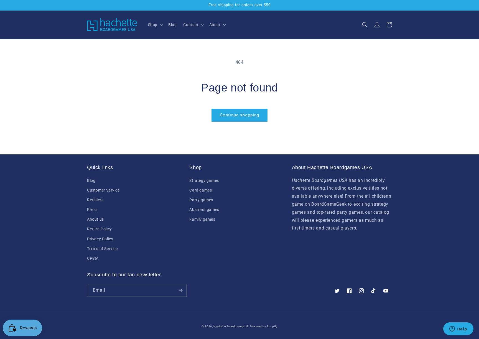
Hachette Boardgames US (230, 326)
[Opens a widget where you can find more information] (458, 329)
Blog (91, 180)
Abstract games (204, 209)
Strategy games (204, 180)
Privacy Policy (100, 239)
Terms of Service (102, 248)
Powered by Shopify (264, 326)
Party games (201, 200)
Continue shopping (239, 115)
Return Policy (99, 229)
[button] (155, 24)
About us (95, 219)
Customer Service (103, 190)
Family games (202, 219)
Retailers (95, 200)
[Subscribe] (180, 290)
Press (92, 209)
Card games (200, 190)
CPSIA (93, 258)
